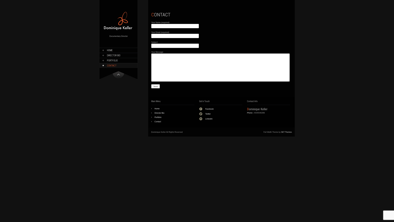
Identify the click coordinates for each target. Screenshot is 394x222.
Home (110, 50)
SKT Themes (286, 132)
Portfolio (112, 60)
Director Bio (113, 55)
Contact (112, 65)
